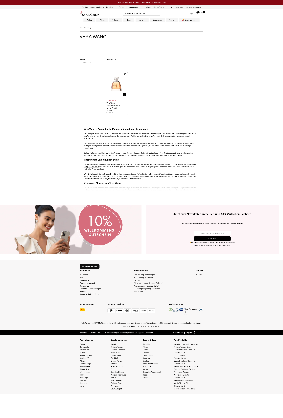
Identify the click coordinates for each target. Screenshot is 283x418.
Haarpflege (84, 378)
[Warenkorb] (202, 13)
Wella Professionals (150, 364)
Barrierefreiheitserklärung (89, 294)
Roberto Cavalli (117, 383)
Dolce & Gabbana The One (184, 369)
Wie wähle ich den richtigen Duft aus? (148, 283)
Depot (145, 375)
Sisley (145, 378)
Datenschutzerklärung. (223, 245)
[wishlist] (196, 13)
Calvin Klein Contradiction (184, 389)
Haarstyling (84, 380)
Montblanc (115, 386)
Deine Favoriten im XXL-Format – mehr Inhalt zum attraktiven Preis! (141, 2)
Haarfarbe (83, 383)
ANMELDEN (212, 239)
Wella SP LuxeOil (181, 383)
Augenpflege (85, 366)
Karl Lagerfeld (116, 380)
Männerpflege (85, 372)
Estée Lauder (148, 355)
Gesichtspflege (85, 364)
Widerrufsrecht (85, 280)
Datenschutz (84, 286)
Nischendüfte (85, 358)
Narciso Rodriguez (118, 375)
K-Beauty (115, 20)
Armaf (113, 344)
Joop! (113, 369)
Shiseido (146, 344)
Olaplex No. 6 (179, 386)
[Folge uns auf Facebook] (196, 332)
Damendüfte (86, 63)
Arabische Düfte (86, 355)
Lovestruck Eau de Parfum (132, 174)
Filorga (145, 347)
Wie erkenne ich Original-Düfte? (146, 286)
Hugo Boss (115, 352)
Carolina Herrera (117, 372)
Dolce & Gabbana (118, 350)
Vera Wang (87, 28)
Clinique (146, 352)
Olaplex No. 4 (179, 364)
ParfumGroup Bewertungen (144, 275)
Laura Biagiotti (116, 389)
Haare (128, 20)
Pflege (102, 20)
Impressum (84, 275)
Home (81, 28)
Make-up (142, 20)
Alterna (145, 369)
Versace (114, 364)
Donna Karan (116, 361)
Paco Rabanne (117, 366)
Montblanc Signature (182, 375)
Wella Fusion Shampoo (183, 380)
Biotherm (146, 358)
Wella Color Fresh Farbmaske (186, 366)
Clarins (145, 350)
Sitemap (83, 291)
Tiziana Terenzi (117, 347)
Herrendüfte (84, 350)
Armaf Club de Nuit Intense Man (186, 344)
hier (151, 326)
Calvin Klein (116, 355)
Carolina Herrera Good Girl (184, 350)
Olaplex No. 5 (179, 378)
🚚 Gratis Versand (189, 20)
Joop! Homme (179, 355)
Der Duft (137, 280)
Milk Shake (147, 366)
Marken (172, 20)
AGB (81, 277)
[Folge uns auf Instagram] (201, 332)
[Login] (191, 13)
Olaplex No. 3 (179, 352)
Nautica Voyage (180, 358)
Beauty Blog (138, 291)
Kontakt (199, 275)
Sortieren (109, 59)
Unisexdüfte (84, 352)
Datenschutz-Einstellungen (90, 289)
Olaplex (146, 361)
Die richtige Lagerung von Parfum (147, 289)
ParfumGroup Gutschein (143, 277)
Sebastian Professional (152, 372)
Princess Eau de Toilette (155, 176)
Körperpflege (85, 369)
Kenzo (113, 378)
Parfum (89, 20)
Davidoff (114, 358)
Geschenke (157, 20)
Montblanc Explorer (181, 372)
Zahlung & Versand (87, 283)
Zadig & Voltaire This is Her (185, 361)
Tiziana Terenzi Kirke (182, 347)
